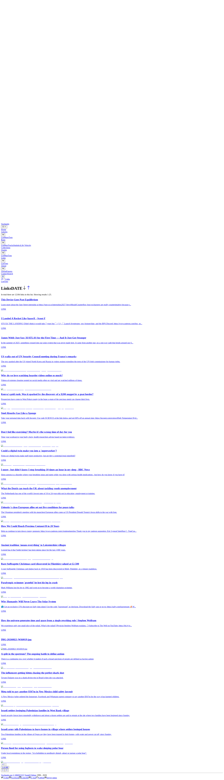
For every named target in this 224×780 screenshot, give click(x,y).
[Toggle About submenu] (3, 268)
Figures (9, 271)
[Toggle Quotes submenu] (3, 252)
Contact (4, 274)
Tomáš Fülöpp (30, 775)
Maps (6, 237)
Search (10, 274)
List (2, 237)
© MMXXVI (18, 775)
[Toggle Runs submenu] (3, 242)
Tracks (10, 245)
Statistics (16, 245)
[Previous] (4, 764)
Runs (3, 240)
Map (6, 245)
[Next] (3, 770)
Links (3, 258)
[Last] (7, 770)
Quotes (4, 250)
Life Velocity (25, 245)
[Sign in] (3, 276)
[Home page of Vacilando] (2, 279)
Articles (4, 232)
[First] (3, 765)
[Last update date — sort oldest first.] (28, 288)
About (3, 266)
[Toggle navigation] (4, 226)
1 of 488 (5, 767)
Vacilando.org (6, 775)
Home (3, 229)
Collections (5, 248)
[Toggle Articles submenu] (3, 234)
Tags (11, 237)
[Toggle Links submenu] (3, 260)
